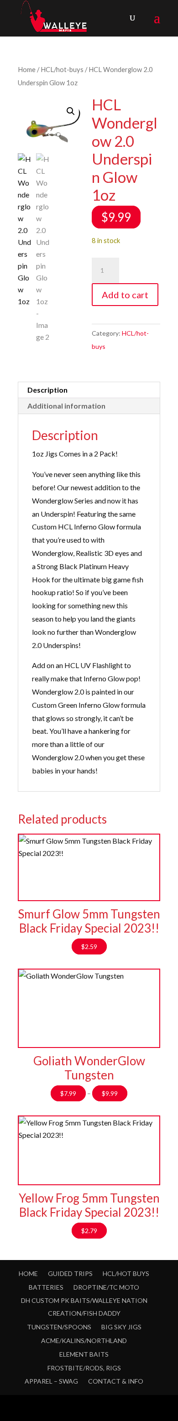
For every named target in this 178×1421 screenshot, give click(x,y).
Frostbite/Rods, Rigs (84, 1368)
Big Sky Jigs (121, 1327)
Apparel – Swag (51, 1381)
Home (27, 69)
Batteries (46, 1287)
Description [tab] (47, 389)
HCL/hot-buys (62, 69)
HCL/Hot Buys (126, 1273)
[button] (71, 111)
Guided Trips (70, 1273)
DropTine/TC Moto (106, 1287)
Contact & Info (115, 1381)
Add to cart (125, 294)
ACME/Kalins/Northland (84, 1340)
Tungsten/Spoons (59, 1327)
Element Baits (84, 1354)
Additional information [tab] (66, 405)
